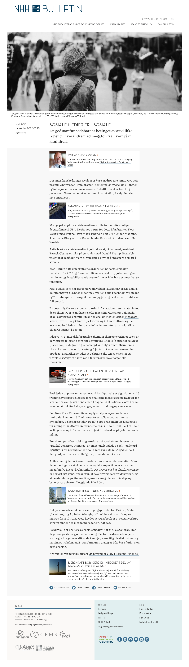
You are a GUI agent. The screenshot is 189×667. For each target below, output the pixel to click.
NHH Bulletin (104, 622)
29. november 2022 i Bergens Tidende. (114, 553)
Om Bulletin (166, 24)
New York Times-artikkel (71, 413)
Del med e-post (124, 587)
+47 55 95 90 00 (32, 616)
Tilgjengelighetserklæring (110, 626)
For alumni (144, 617)
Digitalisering (20, 132)
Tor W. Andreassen (81, 155)
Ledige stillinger (106, 613)
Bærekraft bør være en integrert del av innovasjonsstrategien (99, 564)
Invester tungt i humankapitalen (92, 491)
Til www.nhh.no (149, 19)
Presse (101, 617)
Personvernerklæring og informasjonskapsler (33, 624)
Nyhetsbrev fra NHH (149, 622)
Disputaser (117, 24)
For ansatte (145, 613)
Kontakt (102, 608)
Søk (86, 605)
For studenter (146, 608)
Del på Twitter (83, 587)
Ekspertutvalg (141, 24)
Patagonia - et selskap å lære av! (92, 206)
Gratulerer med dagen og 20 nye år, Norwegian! (95, 372)
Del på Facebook (61, 587)
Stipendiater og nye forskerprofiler (78, 24)
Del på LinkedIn (103, 587)
